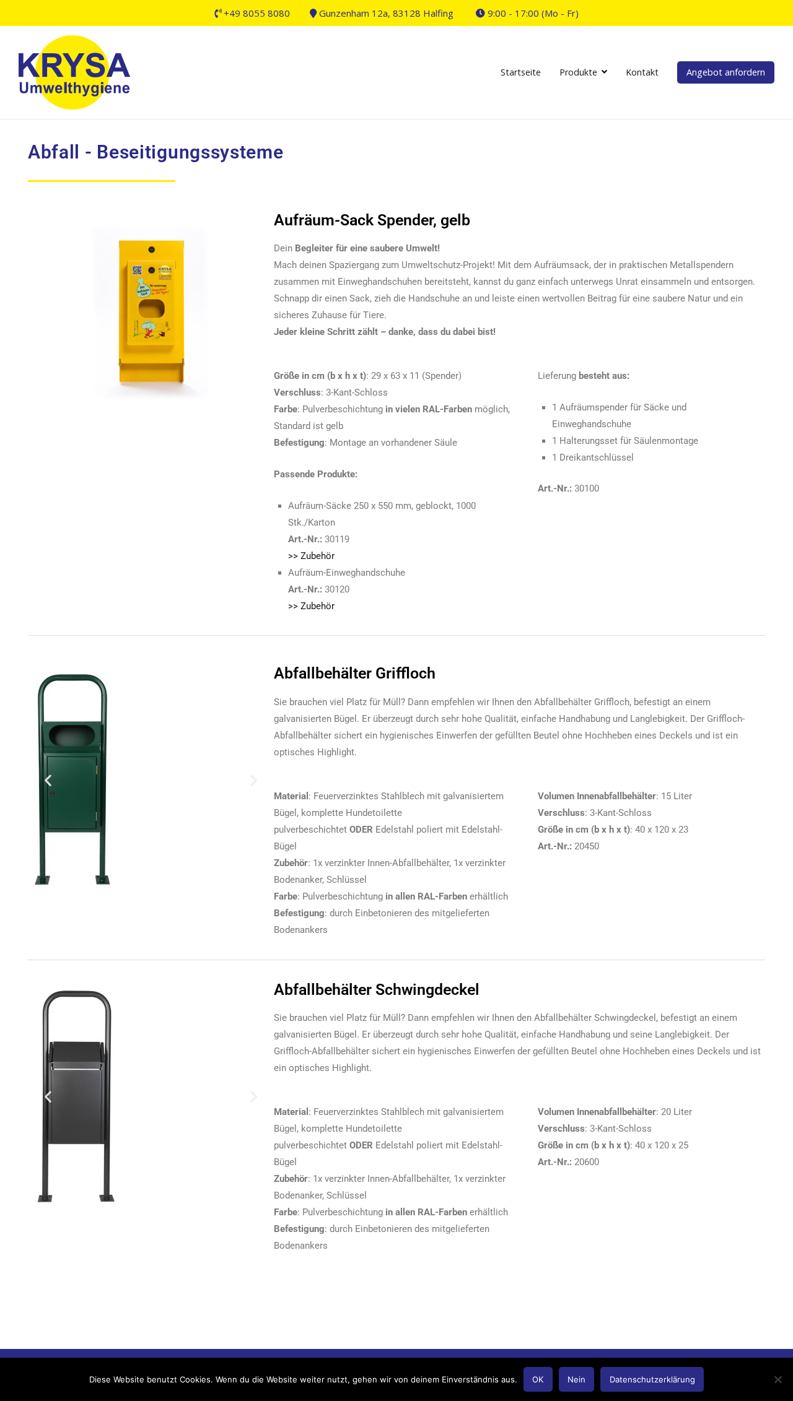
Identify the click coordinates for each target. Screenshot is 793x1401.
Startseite (521, 72)
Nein (576, 1379)
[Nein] (777, 1379)
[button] (48, 780)
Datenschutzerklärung (652, 1379)
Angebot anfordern (725, 72)
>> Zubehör (311, 556)
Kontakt (642, 72)
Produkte (578, 72)
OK (537, 1379)
